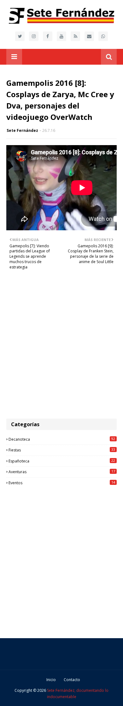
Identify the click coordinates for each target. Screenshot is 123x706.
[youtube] (61, 36)
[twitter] (20, 36)
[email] (89, 36)
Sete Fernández (22, 130)
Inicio (51, 679)
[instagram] (33, 36)
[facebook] (47, 36)
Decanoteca (62, 439)
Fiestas (62, 450)
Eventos (62, 482)
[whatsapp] (103, 36)
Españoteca (62, 461)
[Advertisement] (61, 347)
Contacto (72, 679)
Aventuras (62, 471)
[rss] (75, 36)
